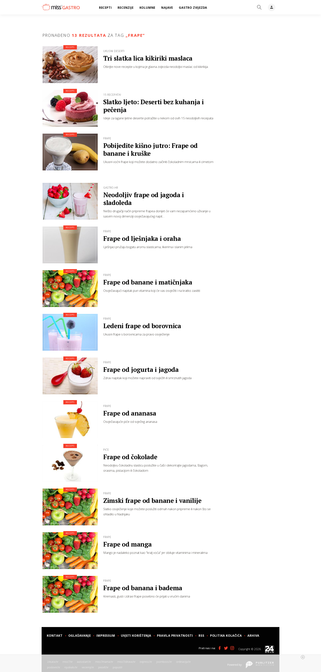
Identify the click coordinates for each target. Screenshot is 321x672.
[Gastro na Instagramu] (232, 648)
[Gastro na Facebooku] (219, 648)
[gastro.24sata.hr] (61, 7)
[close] (303, 657)
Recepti (70, 47)
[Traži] (259, 7)
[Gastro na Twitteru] (226, 648)
